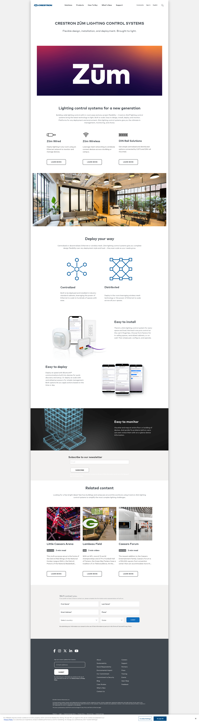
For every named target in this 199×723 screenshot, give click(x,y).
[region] (99, 719)
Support (124, 663)
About (99, 660)
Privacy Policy (128, 626)
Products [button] (80, 5)
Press (123, 670)
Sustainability (101, 663)
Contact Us (101, 691)
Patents (55, 713)
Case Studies (101, 684)
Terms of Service (94, 707)
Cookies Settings (145, 718)
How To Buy (93, 5)
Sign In (148, 5)
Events (123, 677)
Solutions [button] (68, 5)
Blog (98, 681)
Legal (60, 713)
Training (124, 674)
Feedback (124, 684)
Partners (124, 667)
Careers (124, 660)
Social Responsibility (104, 667)
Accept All (160, 718)
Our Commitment (103, 674)
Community (140, 5)
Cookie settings (100, 713)
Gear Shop (125, 681)
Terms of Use (117, 626)
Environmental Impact (104, 670)
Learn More (56, 162)
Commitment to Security (105, 677)
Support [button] (119, 5)
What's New (107, 5)
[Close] (195, 718)
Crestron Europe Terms (70, 713)
